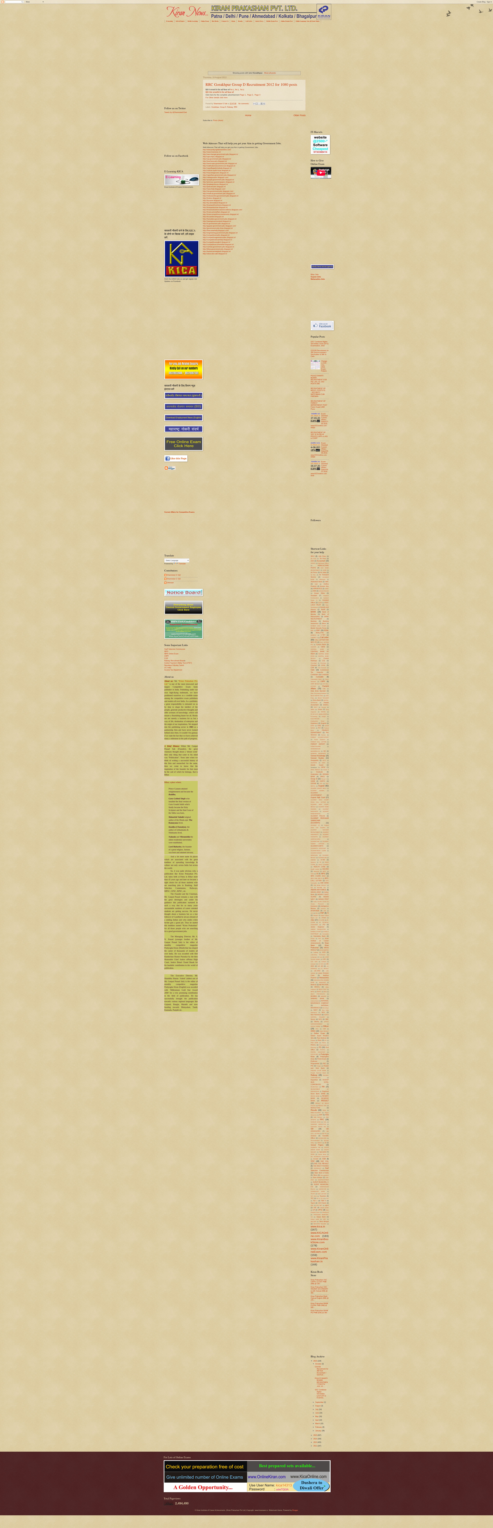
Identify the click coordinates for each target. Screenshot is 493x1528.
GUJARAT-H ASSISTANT (318, 848)
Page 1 (243, 95)
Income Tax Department (173, 670)
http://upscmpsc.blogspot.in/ (213, 157)
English (323, 723)
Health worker (315, 869)
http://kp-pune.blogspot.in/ (212, 200)
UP (314, 1210)
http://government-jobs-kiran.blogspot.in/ (218, 228)
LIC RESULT (325, 968)
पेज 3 (242, 90)
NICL (323, 1012)
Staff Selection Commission (174, 649)
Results (240, 21)
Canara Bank (321, 644)
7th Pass (323, 558)
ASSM (320, 602)
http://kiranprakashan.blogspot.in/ (215, 207)
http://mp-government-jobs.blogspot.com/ (218, 191)
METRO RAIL (324, 984)
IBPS (166, 651)
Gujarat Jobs (316, 277)
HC (320, 862)
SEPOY (319, 1142)
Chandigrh (314, 663)
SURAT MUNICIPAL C (321, 1182)
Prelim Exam (321, 1059)
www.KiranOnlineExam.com (319, 1250)
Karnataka (326, 934)
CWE (324, 688)
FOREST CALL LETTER (318, 742)
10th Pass (322, 556)
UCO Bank (322, 1203)
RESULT (325, 1100)
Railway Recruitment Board (174, 661)
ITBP (322, 913)
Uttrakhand (325, 1212)
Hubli (312, 873)
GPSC (323, 767)
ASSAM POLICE (324, 591)
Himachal (316, 871)
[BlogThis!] (256, 103)
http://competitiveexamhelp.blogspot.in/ (217, 240)
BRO (312, 630)
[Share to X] (259, 103)
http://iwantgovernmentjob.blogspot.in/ (217, 221)
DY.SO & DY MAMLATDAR (319, 714)
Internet (323, 908)
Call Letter (248, 21)
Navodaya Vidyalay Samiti (174, 665)
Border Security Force (318, 628)
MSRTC (319, 991)
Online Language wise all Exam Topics (307, 21)
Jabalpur (315, 915)
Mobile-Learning (192, 21)
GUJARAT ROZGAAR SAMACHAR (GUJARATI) (320, 820)
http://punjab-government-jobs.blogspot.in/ (218, 180)
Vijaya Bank (321, 1217)
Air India (323, 572)
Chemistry (323, 663)
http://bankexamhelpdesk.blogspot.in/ (217, 251)
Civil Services (322, 667)
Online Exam (205, 21)
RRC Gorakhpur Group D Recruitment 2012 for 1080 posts (251, 84)
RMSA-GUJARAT (316, 1112)
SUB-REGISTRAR (323, 1180)
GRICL (322, 776)
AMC (327, 581)
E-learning (169, 21)
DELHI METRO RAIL (317, 695)
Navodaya (326, 1008)
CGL (323, 660)
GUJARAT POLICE (318, 816)
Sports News (322, 1154)
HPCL (324, 871)
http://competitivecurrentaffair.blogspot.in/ (218, 244)
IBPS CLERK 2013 (318, 876)
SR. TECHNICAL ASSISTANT (320, 1156)
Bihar (324, 623)
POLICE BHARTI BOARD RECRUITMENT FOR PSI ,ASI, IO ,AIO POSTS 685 (319, 380)
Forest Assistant (319, 739)
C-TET (323, 635)
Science (313, 1136)
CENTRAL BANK (317, 649)
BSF (318, 630)
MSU (325, 991)
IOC (312, 913)
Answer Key (324, 586)
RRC (235, 107)
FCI (319, 728)
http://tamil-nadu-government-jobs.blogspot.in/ (220, 163)
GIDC (323, 762)
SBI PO (324, 1133)
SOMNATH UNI (315, 1147)
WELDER (313, 1221)
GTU (321, 783)
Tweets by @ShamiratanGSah (175, 112)
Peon (319, 1040)
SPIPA (313, 1154)
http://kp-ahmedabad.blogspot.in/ (215, 203)
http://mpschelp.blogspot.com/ (214, 189)
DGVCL (326, 705)
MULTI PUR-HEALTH (318, 994)
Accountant (321, 561)
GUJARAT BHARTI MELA (318, 788)
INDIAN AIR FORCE (318, 890)
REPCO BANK (315, 1096)
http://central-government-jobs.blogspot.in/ (218, 247)
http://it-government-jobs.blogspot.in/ (216, 224)
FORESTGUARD (316, 746)
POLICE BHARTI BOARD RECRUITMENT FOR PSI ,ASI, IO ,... (321, 1382)
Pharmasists (322, 1045)
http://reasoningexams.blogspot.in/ (216, 173)
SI (325, 1142)
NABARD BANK (317, 998)
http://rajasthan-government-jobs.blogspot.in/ (219, 175)
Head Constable (324, 864)
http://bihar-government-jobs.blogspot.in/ (218, 249)
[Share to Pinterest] (264, 103)
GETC (324, 760)
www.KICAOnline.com (319, 1234)
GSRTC (322, 781)
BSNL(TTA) (320, 633)
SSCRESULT (317, 1168)
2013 (315, 1442)
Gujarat (321, 786)
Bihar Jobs (315, 274)
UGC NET (319, 1205)
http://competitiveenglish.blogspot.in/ (216, 242)
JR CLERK (321, 920)
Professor (314, 1061)
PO (320, 1047)
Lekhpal (323, 961)
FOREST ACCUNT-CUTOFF (320, 737)
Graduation (315, 774)
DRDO (312, 709)
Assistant (314, 595)
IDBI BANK (324, 883)
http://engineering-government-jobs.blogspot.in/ (220, 233)
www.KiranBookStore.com (319, 1241)
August (318, 1406)
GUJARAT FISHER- (317, 790)
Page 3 (257, 95)
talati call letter (322, 1193)
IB (317, 873)
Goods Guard (317, 765)
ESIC (319, 725)
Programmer (315, 1063)
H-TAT (323, 860)
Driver (320, 709)
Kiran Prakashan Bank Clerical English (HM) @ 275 (320, 1298)
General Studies (317, 758)
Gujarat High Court (318, 797)
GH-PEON (314, 762)
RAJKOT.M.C (314, 1087)
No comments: (244, 104)
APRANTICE (317, 588)
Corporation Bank (316, 679)
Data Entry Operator (318, 691)
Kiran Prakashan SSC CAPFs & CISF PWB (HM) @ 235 (319, 1282)
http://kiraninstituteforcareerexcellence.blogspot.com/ (222, 210)
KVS (323, 952)
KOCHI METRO (324, 950)
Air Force (314, 572)
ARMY (327, 588)
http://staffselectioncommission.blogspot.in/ (219, 166)
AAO (312, 561)
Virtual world (315, 1219)
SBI (312, 1129)
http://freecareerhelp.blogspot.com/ (216, 230)
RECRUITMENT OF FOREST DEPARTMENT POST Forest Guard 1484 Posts (319, 405)
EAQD (324, 716)
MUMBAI (314, 996)
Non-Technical (316, 1014)
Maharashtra (324, 978)
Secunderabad (315, 1140)
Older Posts (299, 115)
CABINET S (314, 637)
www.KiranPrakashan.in (319, 1260)
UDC (312, 1205)
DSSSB (323, 712)
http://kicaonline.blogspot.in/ (213, 217)
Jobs (312, 920)
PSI (312, 1066)
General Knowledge (318, 756)
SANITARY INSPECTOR (318, 1124)
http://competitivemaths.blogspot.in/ (216, 235)
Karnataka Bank (320, 936)
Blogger (295, 1510)
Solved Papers (180, 21)
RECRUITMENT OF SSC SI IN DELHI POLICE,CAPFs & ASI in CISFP (319, 435)
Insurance (314, 906)
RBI (323, 1087)
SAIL (325, 1122)
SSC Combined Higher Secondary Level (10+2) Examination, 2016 (319, 344)
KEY (319, 938)
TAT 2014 (314, 1196)
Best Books (215, 21)
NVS (320, 1019)
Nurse (313, 1019)
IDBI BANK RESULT (320, 885)
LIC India (167, 668)
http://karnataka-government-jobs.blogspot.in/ (219, 219)
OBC (327, 1019)
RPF (320, 1115)
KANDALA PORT (316, 931)
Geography (315, 760)
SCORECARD (322, 1138)
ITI (328, 913)
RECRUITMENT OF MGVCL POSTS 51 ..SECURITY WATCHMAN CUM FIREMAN (318, 392)
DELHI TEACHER (323, 698)
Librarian (313, 964)
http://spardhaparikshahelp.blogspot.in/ (217, 168)
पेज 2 (237, 90)
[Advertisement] (226, 32)
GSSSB (313, 783)
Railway (230, 107)
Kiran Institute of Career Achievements (320, 941)
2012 (315, 1446)
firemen (323, 735)
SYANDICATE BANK (318, 1191)
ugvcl (327, 1205)
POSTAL (322, 1049)
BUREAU (313, 635)
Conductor (325, 674)
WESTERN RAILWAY (319, 1224)
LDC (324, 959)
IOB (325, 911)
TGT (327, 1198)
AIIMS (324, 570)
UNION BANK (324, 1207)
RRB (327, 1115)
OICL (317, 1029)
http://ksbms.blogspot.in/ (212, 198)
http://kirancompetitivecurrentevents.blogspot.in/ (221, 214)
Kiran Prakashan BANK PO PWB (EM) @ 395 (319, 1311)
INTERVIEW (315, 911)
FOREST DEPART (318, 744)
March (317, 1423)
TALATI (313, 1193)
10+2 (312, 556)
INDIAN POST (323, 899)
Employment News (317, 721)
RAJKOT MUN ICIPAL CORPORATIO (320, 1082)
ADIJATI (313, 563)
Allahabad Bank (316, 581)
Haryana (313, 862)
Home (233, 21)
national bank (315, 1001)
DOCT (315, 707)
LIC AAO (321, 964)
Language (314, 957)
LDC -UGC (314, 961)
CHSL (323, 665)
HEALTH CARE (319, 867)
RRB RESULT (318, 1117)
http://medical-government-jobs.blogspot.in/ (219, 193)
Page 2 (250, 95)
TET (312, 1198)
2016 (315, 1361)
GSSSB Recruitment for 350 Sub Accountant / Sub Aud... (321, 1371)
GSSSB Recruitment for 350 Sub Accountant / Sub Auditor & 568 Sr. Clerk (320, 353)
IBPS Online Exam (171, 654)
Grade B (326, 769)
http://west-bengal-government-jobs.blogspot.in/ (220, 154)
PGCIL (324, 1042)
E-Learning (314, 716)
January (318, 1431)
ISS (316, 913)
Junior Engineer (317, 927)
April (317, 1420)
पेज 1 (232, 90)
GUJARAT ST (315, 825)
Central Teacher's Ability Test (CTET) (178, 663)
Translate (182, 564)
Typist (313, 1203)
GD (324, 751)
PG (325, 1040)
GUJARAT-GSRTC (317, 846)
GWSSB (313, 860)
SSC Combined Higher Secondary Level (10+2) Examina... (320, 1394)
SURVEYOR (322, 1189)
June (317, 1413)
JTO (323, 924)
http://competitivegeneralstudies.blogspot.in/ (219, 237)
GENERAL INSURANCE (318, 753)
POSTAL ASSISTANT (318, 1052)
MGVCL (317, 987)
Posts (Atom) (218, 120)
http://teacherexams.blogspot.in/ (215, 161)
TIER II (323, 1200)
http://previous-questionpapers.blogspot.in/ (218, 182)
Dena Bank (317, 700)
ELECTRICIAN (315, 718)
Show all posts (270, 73)
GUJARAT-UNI (322, 857)
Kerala (313, 938)
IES (312, 887)
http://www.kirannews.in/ (212, 152)
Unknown (170, 583)
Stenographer (324, 1175)
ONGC (313, 1031)
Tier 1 (315, 1200)
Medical (313, 984)
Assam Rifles (319, 593)
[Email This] (254, 103)
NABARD (323, 996)
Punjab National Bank (318, 1073)
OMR (324, 1029)
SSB (324, 1159)
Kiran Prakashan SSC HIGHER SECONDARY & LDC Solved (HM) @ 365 (319, 1290)
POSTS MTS (314, 1054)
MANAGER (322, 982)
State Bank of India (321, 1173)
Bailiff (323, 609)
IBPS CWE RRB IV (316, 878)
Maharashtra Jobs (318, 279)
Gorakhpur (215, 107)
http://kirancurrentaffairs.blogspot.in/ (216, 212)
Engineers (314, 723)
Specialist (322, 1152)
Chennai (314, 665)
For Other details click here (216, 98)
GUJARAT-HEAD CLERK (318, 850)
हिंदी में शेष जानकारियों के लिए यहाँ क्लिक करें (220, 92)
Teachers (323, 1196)
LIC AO (320, 966)
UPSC (320, 1210)
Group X (324, 779)
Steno (315, 1175)
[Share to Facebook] (261, 103)
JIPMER (323, 917)
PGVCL (313, 1045)
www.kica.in (318, 1226)
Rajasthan (314, 1080)
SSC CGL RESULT (321, 1164)
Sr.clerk (315, 1159)
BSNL (326, 630)
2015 (315, 1435)
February (318, 1427)
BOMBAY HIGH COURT (318, 626)
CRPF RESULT (315, 684)
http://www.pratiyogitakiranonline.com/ (217, 150)
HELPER (325, 869)
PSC (324, 1063)
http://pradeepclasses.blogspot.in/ (215, 184)
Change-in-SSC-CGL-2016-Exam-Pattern (324, 366)
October (318, 1364)
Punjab (318, 1066)
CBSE (323, 647)
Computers (314, 674)
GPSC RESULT (315, 769)
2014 (315, 1439)
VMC (324, 1219)
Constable (319, 677)
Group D (223, 107)
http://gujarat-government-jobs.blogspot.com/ (219, 226)
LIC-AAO (317, 971)
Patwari (313, 1040)
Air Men (313, 575)
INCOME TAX (321, 887)
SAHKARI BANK (316, 1122)
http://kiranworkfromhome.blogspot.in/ (217, 205)
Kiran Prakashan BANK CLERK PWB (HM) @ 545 (319, 1305)
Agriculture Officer (323, 563)
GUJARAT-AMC (315, 841)
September (319, 1402)
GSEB (313, 781)
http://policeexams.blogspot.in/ (214, 187)
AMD (316, 584)
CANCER (313, 647)
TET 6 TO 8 (320, 1198)
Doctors (323, 707)
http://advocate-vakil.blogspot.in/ (215, 254)
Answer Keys (259, 21)
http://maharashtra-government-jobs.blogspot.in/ (220, 196)
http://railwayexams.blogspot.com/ (215, 177)
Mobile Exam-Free (272, 21)
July (317, 1409)
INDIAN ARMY (316, 892)
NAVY (316, 1010)
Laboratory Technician (318, 954)
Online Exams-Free (287, 21)
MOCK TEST (323, 989)
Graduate (319, 772)
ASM (314, 591)
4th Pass (313, 558)
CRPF (166, 656)
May (317, 1416)
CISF (166, 658)
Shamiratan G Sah (174, 575)
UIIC (315, 1207)
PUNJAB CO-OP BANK (318, 1070)
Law (321, 957)
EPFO (312, 725)
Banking (313, 621)
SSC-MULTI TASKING (321, 1166)
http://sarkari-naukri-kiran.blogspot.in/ (216, 170)
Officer (326, 1026)
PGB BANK (314, 1042)
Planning (313, 1047)
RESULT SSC (322, 1105)
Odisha (316, 1021)
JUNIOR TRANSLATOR (318, 929)
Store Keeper (317, 1177)
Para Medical (321, 1038)
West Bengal (324, 1221)
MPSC (312, 991)
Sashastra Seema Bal (318, 1126)
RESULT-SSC (315, 1108)
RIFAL (324, 1110)
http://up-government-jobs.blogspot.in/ (217, 159)
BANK (313, 612)
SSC (313, 1161)
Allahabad (322, 579)
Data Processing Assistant (318, 693)
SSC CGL (325, 1161)
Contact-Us (225, 21)
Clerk (313, 670)
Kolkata (316, 952)
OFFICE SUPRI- (315, 1026)
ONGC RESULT (324, 1031)
